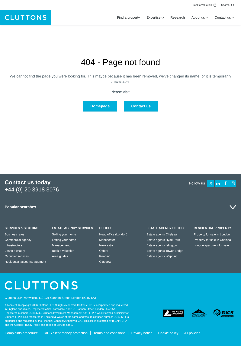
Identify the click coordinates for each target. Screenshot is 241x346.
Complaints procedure (21, 333)
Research (177, 17)
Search (225, 4)
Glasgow (105, 261)
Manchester (107, 240)
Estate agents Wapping (162, 256)
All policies (192, 333)
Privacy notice (141, 333)
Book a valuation (202, 4)
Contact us (223, 17)
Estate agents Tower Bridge (164, 251)
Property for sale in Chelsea (212, 240)
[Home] (25, 17)
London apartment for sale (211, 245)
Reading (105, 256)
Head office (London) (113, 234)
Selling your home (64, 234)
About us (198, 17)
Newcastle (106, 245)
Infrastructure (13, 245)
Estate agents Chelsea (161, 234)
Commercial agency (18, 240)
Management (60, 245)
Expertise (153, 17)
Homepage (100, 106)
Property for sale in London (212, 234)
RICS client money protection (66, 333)
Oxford (103, 251)
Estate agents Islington (161, 245)
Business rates (14, 234)
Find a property (128, 17)
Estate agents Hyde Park (163, 240)
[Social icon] (210, 183)
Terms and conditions (109, 333)
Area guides (60, 256)
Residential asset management (25, 261)
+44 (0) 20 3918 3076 (32, 190)
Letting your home (64, 240)
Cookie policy (168, 333)
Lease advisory (15, 251)
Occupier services (17, 256)
